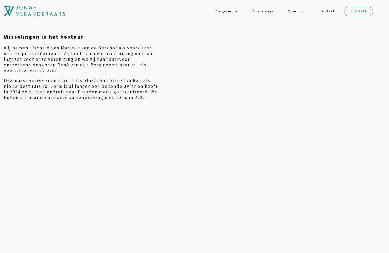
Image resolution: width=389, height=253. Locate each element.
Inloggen (359, 11)
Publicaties (262, 11)
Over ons (296, 11)
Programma (226, 11)
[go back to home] (9, 11)
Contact (327, 11)
